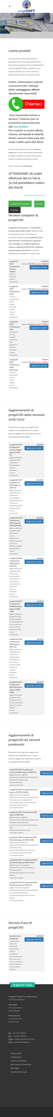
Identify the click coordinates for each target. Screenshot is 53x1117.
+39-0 (14, 1033)
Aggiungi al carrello (39, 267)
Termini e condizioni (19, 1061)
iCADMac (15, 210)
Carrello (39, 204)
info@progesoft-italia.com (24, 1039)
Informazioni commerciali (34, 195)
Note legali (15, 1068)
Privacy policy (16, 1053)
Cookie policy (16, 1057)
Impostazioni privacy (19, 1072)
